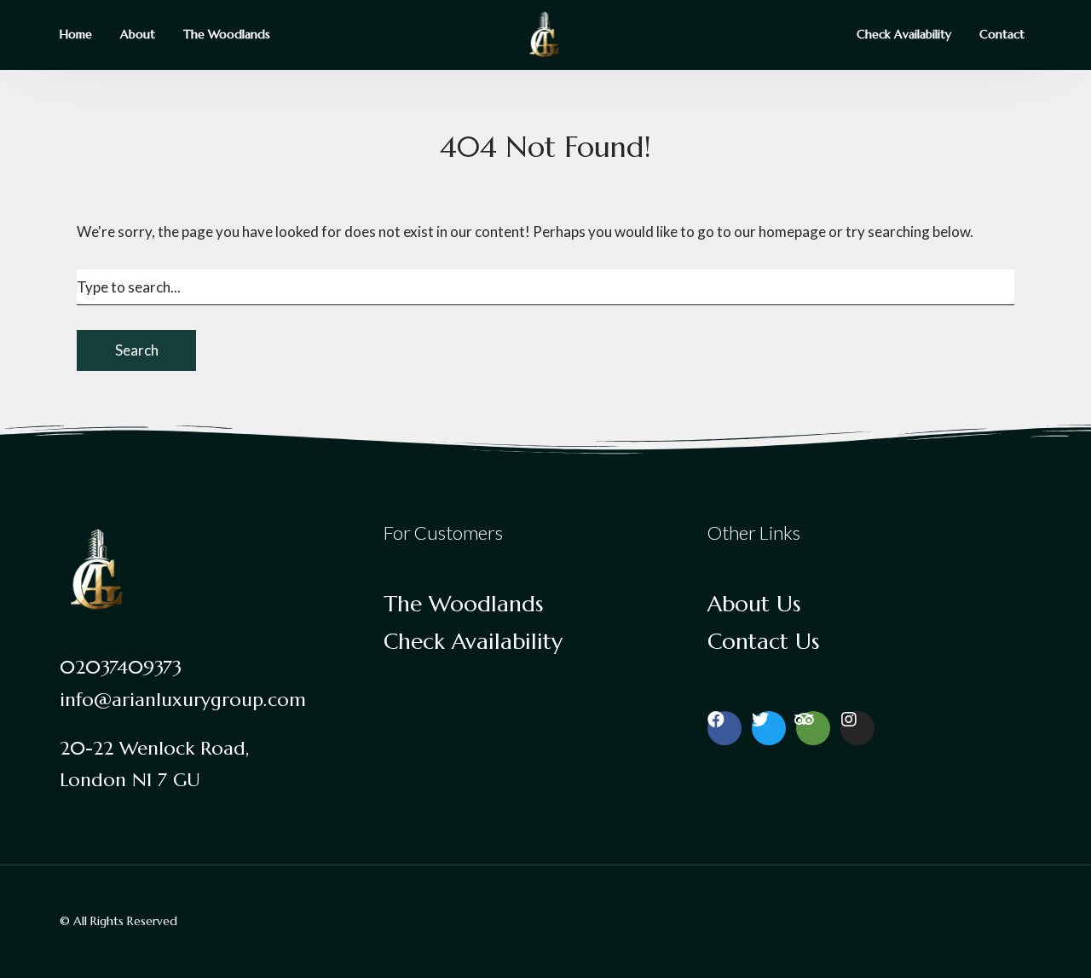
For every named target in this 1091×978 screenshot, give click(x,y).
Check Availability (904, 34)
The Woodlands (226, 34)
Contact (1002, 34)
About (137, 34)
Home (76, 34)
